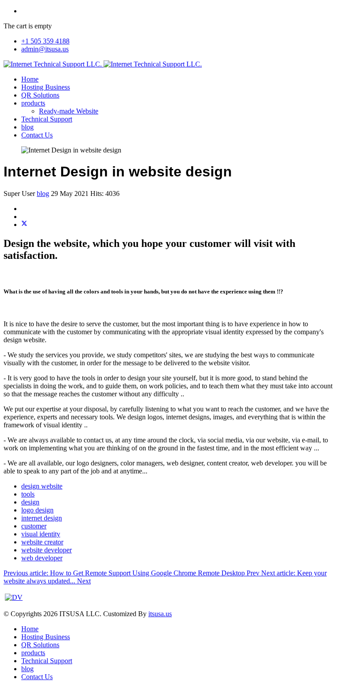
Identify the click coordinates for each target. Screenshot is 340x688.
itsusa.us (160, 614)
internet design (41, 518)
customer (33, 526)
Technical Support (46, 119)
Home (30, 79)
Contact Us (37, 135)
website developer (46, 550)
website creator (42, 542)
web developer (41, 558)
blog (27, 127)
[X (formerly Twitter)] (24, 224)
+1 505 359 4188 (45, 41)
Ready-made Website (68, 111)
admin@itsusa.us (45, 49)
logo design (37, 510)
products (33, 103)
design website (41, 486)
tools (28, 494)
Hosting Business (45, 87)
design (30, 502)
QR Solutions (40, 95)
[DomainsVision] (14, 597)
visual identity (40, 534)
